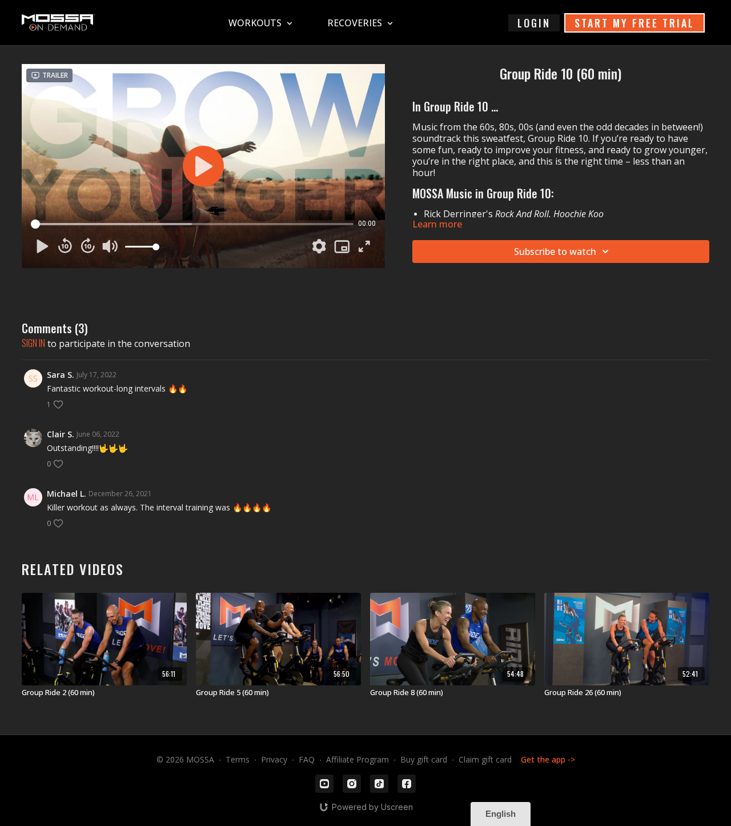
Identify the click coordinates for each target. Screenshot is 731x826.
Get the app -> (548, 759)
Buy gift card (423, 759)
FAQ (307, 759)
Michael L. (66, 493)
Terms (238, 759)
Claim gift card (485, 759)
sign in (33, 343)
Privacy (274, 759)
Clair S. (60, 434)
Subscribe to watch (555, 251)
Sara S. (60, 374)
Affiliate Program (357, 759)
